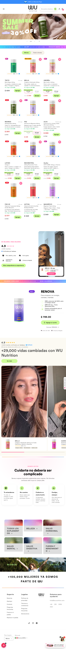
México (8, 638)
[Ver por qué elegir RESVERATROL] (40, 142)
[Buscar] (55, 9)
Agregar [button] (17, 90)
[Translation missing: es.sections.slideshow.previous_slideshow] (27, 41)
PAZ (25, 122)
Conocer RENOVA (51, 327)
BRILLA (26, 80)
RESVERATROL (29, 163)
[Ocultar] (6, 643)
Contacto (9, 604)
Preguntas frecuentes (10, 608)
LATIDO (7, 163)
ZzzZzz (46, 163)
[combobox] (48, 9)
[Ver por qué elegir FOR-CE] (21, 183)
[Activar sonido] (61, 234)
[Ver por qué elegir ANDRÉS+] (59, 59)
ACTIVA (27, 204)
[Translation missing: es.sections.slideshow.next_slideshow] (35, 41)
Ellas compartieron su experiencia (13, 265)
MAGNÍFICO (48, 204)
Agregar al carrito (51, 322)
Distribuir (9, 601)
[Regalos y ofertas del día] (3, 645)
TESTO (7, 80)
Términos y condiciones (24, 604)
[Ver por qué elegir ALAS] (59, 100)
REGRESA (8, 122)
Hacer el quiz (13, 29)
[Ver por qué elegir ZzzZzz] (59, 142)
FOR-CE (7, 204)
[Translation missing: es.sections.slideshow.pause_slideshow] (39, 41)
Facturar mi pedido (10, 613)
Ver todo (9, 361)
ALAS (45, 122)
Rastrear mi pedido (12, 617)
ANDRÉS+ (47, 80)
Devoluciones (25, 614)
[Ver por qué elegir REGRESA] (21, 100)
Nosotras (9, 598)
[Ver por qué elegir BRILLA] (40, 59)
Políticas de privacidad (24, 599)
